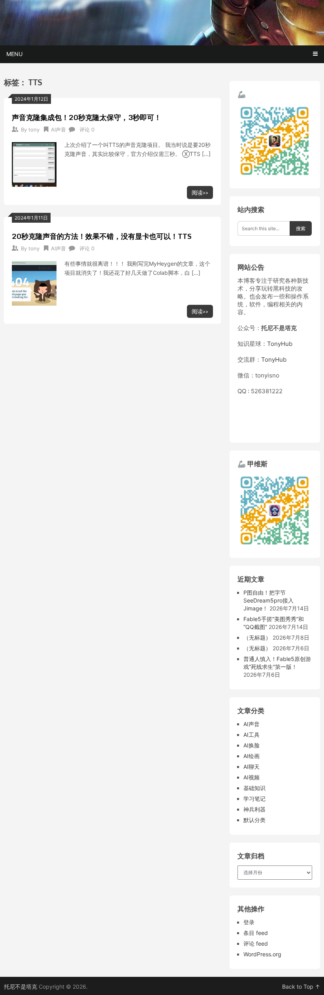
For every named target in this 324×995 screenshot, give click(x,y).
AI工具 (251, 734)
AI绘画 (251, 756)
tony (34, 129)
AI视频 (251, 777)
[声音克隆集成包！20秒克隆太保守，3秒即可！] (34, 163)
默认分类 (254, 820)
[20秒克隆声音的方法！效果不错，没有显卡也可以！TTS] (34, 282)
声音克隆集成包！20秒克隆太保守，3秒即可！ (86, 117)
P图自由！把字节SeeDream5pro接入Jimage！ (268, 600)
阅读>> (200, 192)
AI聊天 (251, 766)
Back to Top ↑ (301, 986)
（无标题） (257, 637)
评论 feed (255, 943)
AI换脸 (251, 745)
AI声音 (58, 129)
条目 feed (255, 932)
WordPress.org (262, 954)
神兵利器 (254, 809)
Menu (14, 54)
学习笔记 (254, 798)
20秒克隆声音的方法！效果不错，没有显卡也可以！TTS (102, 236)
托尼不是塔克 (20, 986)
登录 (248, 922)
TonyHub (279, 343)
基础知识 (254, 788)
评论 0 (86, 129)
